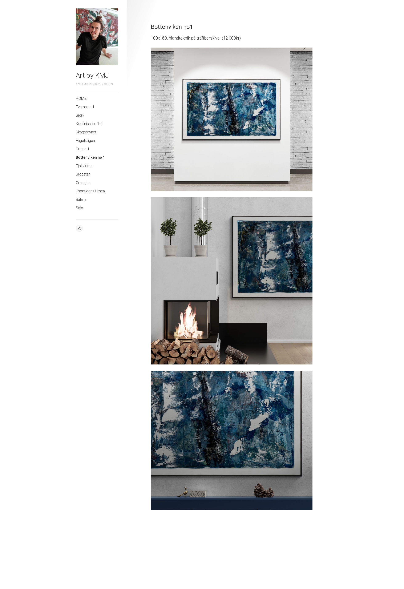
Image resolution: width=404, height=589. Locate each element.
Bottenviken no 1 (90, 157)
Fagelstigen (85, 140)
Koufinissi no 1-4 (89, 123)
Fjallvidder (84, 166)
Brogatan (83, 174)
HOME (81, 98)
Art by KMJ (92, 75)
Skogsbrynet (86, 132)
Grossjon (83, 182)
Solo (79, 208)
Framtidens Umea (90, 191)
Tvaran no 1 (85, 107)
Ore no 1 (82, 149)
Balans (81, 199)
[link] (97, 36)
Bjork (80, 115)
